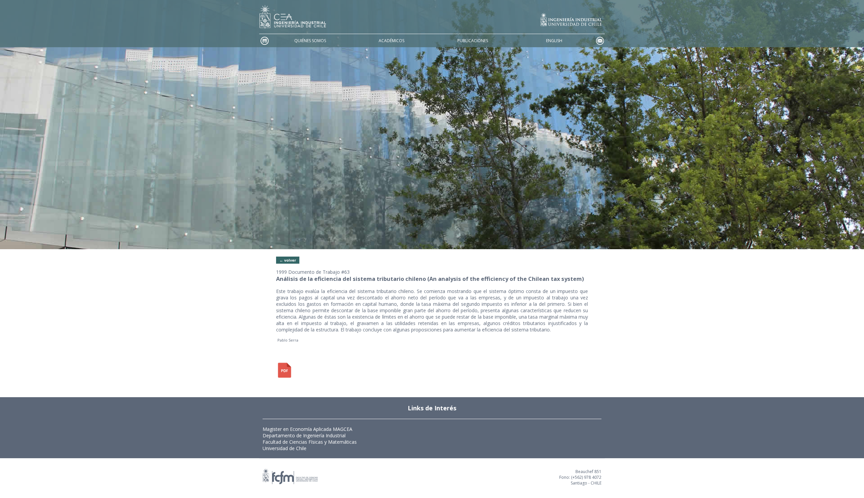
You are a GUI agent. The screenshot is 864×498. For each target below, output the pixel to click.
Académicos (391, 40)
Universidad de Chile (284, 448)
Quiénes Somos (310, 40)
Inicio (264, 40)
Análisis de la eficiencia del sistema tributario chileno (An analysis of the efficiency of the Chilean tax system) (430, 279)
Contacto (600, 40)
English (554, 40)
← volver (287, 260)
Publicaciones (472, 40)
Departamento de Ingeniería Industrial (304, 435)
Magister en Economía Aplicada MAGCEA (307, 429)
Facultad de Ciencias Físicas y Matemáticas (310, 442)
